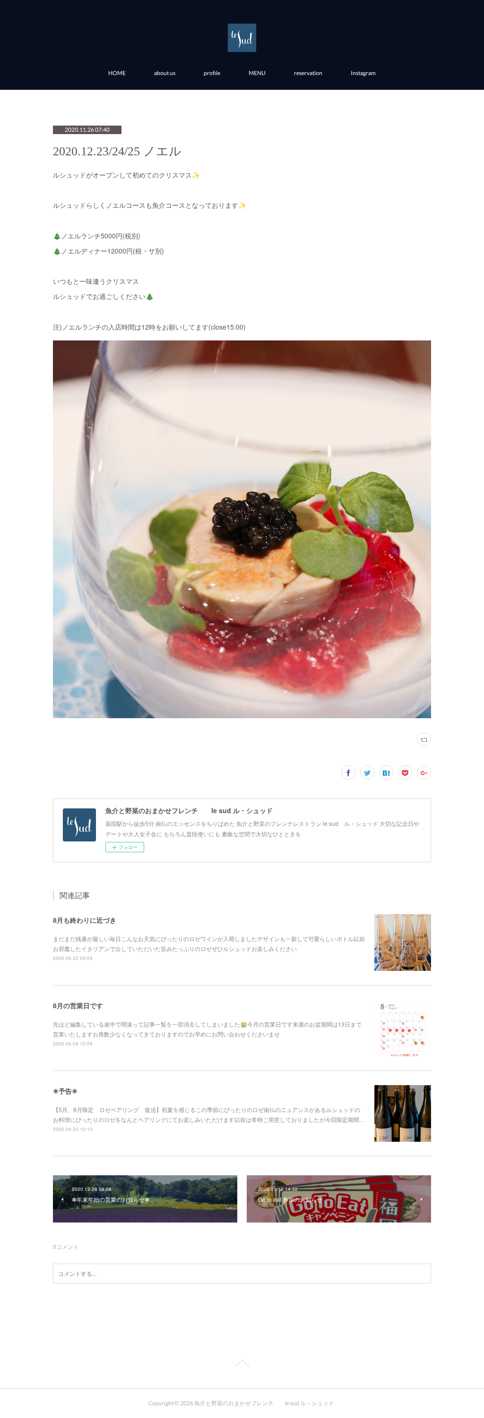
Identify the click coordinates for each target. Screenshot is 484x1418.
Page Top (242, 1365)
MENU (257, 72)
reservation (308, 72)
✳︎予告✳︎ (65, 1090)
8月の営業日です (78, 1005)
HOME (117, 72)
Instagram (363, 72)
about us (164, 72)
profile (212, 72)
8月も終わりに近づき (84, 920)
